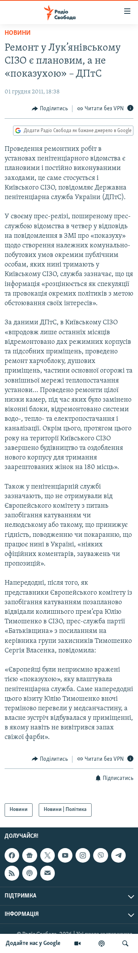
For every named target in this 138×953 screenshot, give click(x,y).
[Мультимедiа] (77, 943)
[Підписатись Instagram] (83, 855)
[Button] (50, 109)
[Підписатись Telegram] (118, 855)
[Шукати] (125, 943)
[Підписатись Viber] (100, 855)
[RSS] (12, 873)
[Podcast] (29, 873)
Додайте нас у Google (33, 943)
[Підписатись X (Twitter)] (47, 855)
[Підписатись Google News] (29, 855)
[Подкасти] (101, 943)
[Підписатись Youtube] (65, 855)
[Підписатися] (47, 873)
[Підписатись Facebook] (12, 855)
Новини (18, 33)
